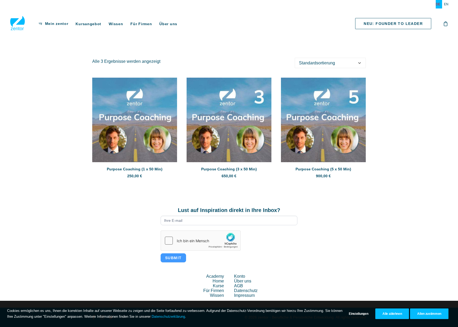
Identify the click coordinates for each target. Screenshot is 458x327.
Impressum (244, 295)
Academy (215, 276)
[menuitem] (439, 4)
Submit (173, 258)
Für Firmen (141, 24)
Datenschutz (246, 290)
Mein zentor (56, 23)
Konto (239, 276)
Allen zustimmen (429, 314)
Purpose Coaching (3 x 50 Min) (229, 169)
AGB (238, 286)
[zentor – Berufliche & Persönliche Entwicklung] (17, 24)
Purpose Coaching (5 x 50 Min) (323, 169)
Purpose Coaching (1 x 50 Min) (134, 169)
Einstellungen (358, 314)
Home (218, 281)
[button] (134, 120)
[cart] (445, 23)
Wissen (116, 24)
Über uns (168, 24)
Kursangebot (88, 24)
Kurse (218, 286)
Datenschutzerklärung (168, 317)
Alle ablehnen (392, 314)
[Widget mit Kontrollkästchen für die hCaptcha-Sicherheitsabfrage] (201, 241)
